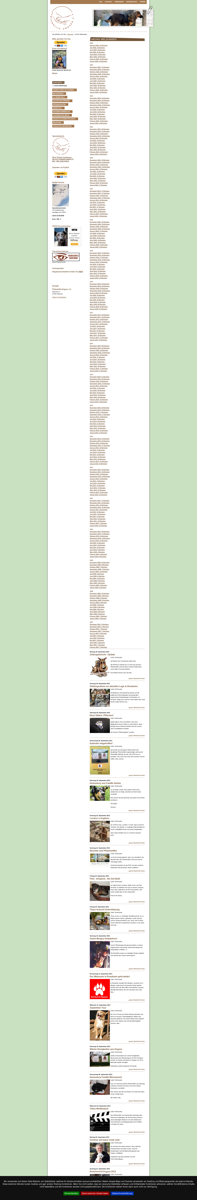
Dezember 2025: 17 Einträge (99, 67)
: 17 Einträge (100, 445)
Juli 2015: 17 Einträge (97, 388)
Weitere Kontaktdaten (59, 297)
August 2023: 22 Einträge (98, 138)
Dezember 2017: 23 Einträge (99, 315)
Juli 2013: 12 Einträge (97, 450)
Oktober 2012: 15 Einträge (99, 474)
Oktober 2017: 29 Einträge (99, 319)
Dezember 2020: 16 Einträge (99, 222)
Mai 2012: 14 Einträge (97, 485)
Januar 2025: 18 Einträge (98, 92)
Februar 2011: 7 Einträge (98, 523)
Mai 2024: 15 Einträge (97, 114)
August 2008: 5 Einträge (98, 602)
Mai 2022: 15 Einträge (97, 176)
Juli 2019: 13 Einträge (97, 264)
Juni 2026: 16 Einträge (97, 50)
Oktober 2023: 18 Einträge (99, 134)
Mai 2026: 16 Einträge (97, 52)
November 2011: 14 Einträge (99, 503)
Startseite (70, 34)
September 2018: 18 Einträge (100, 291)
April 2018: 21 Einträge (98, 302)
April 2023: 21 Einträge (98, 147)
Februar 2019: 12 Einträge (99, 276)
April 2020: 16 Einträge (98, 240)
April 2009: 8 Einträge (97, 581)
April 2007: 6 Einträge (97, 642)
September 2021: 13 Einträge (100, 198)
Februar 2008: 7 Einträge (98, 616)
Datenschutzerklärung (122, 1193)
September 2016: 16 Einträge (100, 353)
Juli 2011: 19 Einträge (97, 512)
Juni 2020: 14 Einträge (97, 236)
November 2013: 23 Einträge (99, 441)
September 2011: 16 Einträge (100, 507)
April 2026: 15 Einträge (98, 54)
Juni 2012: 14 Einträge (97, 483)
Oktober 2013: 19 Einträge (99, 443)
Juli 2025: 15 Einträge (97, 78)
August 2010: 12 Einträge (98, 541)
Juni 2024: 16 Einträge (97, 112)
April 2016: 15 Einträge (98, 364)
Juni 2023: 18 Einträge (97, 143)
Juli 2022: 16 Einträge (97, 171)
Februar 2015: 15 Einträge (99, 399)
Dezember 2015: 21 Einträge (99, 377)
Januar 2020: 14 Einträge (98, 247)
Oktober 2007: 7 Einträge (98, 629)
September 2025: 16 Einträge (100, 74)
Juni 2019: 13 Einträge (97, 266)
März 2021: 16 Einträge (98, 211)
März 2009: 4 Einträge (97, 583)
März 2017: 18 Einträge (98, 335)
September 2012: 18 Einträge (100, 476)
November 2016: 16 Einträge (99, 348)
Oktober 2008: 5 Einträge (98, 598)
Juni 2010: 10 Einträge (97, 545)
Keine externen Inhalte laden (95, 1193)
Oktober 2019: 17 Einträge (99, 257)
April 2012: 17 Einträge (98, 488)
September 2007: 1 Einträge (99, 631)
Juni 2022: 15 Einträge (97, 174)
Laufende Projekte (61, 115)
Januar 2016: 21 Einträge (98, 371)
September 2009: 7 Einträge (99, 569)
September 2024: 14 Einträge (100, 105)
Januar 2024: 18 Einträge (98, 123)
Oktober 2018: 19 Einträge (99, 288)
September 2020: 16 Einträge (100, 229)
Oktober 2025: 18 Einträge (99, 72)
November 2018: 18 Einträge (99, 286)
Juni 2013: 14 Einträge (97, 452)
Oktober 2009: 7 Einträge (98, 567)
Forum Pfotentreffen (62, 126)
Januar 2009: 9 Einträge (98, 587)
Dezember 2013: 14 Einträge (99, 439)
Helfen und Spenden (61, 101)
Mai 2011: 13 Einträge (97, 516)
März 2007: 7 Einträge (97, 645)
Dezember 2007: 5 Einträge (99, 624)
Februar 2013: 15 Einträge (99, 461)
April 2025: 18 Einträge (98, 85)
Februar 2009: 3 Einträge (98, 585)
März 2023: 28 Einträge (98, 149)
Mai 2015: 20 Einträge (97, 393)
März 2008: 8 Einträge (97, 614)
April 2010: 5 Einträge (97, 550)
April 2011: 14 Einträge (97, 519)
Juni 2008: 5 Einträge (97, 607)
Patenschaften (59, 104)
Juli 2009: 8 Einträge (97, 574)
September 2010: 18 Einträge (100, 538)
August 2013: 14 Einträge (98, 448)
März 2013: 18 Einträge (98, 459)
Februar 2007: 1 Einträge (98, 647)
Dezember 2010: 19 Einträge (99, 531)
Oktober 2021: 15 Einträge (99, 195)
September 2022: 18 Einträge (100, 167)
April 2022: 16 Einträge (98, 178)
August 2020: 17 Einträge (98, 231)
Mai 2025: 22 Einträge (97, 83)
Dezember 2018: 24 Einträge (99, 284)
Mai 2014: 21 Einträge (97, 424)
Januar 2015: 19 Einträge (98, 402)
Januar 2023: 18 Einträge (98, 154)
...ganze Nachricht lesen (136, 678)
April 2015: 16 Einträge (98, 395)
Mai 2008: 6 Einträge (97, 609)
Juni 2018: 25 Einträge (97, 297)
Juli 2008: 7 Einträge (97, 605)
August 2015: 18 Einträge (98, 386)
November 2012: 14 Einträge (99, 472)
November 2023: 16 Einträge (99, 131)
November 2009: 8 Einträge (99, 565)
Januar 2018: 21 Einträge (98, 309)
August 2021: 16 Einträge (98, 200)
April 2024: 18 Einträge (98, 116)
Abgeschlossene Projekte (64, 119)
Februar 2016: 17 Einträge (99, 368)
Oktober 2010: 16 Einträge (99, 536)
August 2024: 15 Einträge (98, 107)
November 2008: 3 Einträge (99, 596)
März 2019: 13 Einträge (98, 273)
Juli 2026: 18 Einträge (97, 48)
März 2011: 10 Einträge (97, 521)
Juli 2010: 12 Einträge (97, 543)
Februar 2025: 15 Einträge (99, 90)
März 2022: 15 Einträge (98, 180)
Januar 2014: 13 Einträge (98, 433)
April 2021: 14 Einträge (98, 209)
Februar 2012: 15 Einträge (99, 492)
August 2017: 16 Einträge (98, 324)
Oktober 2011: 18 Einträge (99, 505)
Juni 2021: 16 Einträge (97, 205)
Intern (142, 2)
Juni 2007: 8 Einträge (97, 638)
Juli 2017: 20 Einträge (97, 326)
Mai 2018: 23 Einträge (97, 300)
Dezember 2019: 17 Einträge (99, 253)
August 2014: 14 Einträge (98, 417)
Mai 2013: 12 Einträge (97, 454)
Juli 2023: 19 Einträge (97, 140)
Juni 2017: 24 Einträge (97, 328)
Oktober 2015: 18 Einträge (99, 381)
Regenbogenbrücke (61, 111)
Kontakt (108, 2)
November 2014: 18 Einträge (99, 410)
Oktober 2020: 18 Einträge (99, 226)
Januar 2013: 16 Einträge (98, 464)
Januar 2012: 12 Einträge (98, 495)
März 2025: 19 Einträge (98, 88)
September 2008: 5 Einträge (99, 600)
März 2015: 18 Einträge (98, 397)
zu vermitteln (59, 97)
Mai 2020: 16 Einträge (97, 238)
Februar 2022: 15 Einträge (99, 183)
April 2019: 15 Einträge (98, 271)
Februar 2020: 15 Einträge (99, 245)
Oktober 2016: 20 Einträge (99, 350)
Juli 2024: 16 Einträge (97, 109)
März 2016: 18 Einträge (98, 366)
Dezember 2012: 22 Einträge (99, 469)
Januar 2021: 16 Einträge (98, 216)
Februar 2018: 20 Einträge (99, 307)
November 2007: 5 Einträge (99, 627)
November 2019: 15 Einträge (99, 255)
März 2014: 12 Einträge (98, 428)
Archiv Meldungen (60, 85)
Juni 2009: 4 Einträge (97, 576)
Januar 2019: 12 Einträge (98, 278)
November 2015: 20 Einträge (99, 379)
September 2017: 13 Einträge (100, 322)
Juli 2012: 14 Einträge (97, 481)
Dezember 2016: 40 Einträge (99, 346)
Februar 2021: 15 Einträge (99, 214)
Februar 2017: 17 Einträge (99, 337)
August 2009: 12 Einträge (98, 571)
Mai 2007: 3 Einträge (97, 640)
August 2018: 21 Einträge (98, 293)
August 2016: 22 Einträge (98, 355)
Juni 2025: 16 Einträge (97, 81)
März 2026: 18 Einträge (98, 57)
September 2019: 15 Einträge (100, 260)
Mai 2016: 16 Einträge (97, 362)
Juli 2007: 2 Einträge (97, 636)
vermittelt (57, 108)
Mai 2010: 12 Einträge (97, 547)
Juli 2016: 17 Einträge (97, 357)
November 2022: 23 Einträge (99, 162)
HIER (81, 272)
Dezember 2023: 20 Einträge (99, 129)
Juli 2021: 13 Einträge (97, 202)
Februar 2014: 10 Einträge (99, 430)
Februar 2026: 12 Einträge (99, 59)
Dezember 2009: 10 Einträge (99, 562)
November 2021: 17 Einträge (99, 193)
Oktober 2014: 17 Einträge (99, 412)
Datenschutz (131, 2)
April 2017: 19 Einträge (98, 333)
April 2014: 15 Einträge (98, 426)
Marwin (54, 73)
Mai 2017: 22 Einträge (97, 331)
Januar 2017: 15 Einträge (98, 340)
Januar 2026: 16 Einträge (98, 61)
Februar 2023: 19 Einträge (99, 152)
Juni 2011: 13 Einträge (97, 514)
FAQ (100, 2)
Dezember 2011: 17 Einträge (99, 500)
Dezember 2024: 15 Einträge (99, 98)
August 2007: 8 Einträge (98, 633)
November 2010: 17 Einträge (99, 534)
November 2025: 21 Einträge (99, 69)
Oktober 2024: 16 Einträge (99, 103)
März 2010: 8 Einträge (97, 552)
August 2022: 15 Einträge (98, 169)
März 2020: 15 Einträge (98, 242)
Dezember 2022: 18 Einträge (99, 160)
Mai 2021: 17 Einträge (97, 207)
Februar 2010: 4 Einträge (98, 554)
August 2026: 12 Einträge (98, 45)
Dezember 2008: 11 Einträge (99, 593)
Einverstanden (71, 1193)
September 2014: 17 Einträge (100, 414)
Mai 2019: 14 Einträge (97, 269)
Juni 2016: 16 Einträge (97, 359)
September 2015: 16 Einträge (100, 383)
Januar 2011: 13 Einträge (98, 525)
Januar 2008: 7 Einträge (98, 618)
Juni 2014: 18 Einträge (97, 421)
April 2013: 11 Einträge (97, 457)
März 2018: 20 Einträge (98, 304)
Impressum (119, 2)
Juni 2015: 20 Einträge (97, 390)
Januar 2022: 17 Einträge (98, 185)
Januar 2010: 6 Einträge (98, 556)
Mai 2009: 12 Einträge (97, 578)
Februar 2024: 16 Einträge (99, 121)
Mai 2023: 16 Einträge (97, 145)
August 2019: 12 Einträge (98, 262)
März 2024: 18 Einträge (98, 119)
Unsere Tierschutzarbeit (63, 90)
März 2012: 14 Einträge (98, 490)
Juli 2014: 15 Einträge (97, 419)
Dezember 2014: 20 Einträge (99, 408)
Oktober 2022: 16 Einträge (99, 164)
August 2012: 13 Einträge (98, 479)
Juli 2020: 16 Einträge (97, 233)
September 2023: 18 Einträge (100, 136)
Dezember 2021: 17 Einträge (99, 191)
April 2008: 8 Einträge (97, 612)
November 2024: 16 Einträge (99, 100)
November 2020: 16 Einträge (99, 224)
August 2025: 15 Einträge (98, 76)
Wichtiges (57, 122)
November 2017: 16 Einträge (99, 317)
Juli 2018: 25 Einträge (97, 295)
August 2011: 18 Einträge (98, 510)
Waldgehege (58, 93)
